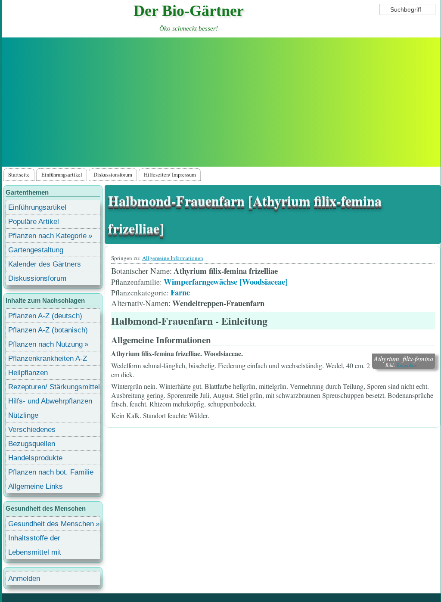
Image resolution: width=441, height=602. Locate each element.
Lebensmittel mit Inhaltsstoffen (34, 553)
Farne (180, 292)
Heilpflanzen (28, 373)
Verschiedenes (32, 429)
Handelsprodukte (35, 458)
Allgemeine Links (35, 486)
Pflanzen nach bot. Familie (50, 472)
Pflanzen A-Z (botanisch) (48, 330)
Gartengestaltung (35, 250)
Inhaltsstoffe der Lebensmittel (34, 539)
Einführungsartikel (61, 174)
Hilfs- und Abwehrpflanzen (50, 401)
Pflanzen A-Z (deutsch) (45, 316)
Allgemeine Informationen (172, 258)
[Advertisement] (221, 102)
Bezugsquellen (31, 444)
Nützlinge (23, 415)
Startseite (19, 174)
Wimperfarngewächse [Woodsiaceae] (226, 281)
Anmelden (24, 578)
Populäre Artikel (33, 221)
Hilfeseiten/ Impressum (170, 174)
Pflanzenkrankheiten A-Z (47, 358)
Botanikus (406, 365)
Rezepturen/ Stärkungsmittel (54, 387)
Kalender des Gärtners (44, 264)
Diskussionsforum (112, 174)
